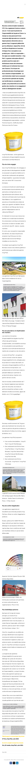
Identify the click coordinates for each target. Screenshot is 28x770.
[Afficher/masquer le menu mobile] (25, 4)
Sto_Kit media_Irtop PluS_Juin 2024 (12, 745)
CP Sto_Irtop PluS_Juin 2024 (10, 739)
